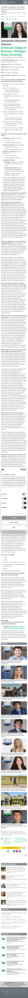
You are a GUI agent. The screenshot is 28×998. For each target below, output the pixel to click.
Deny (14, 527)
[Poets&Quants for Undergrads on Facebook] (14, 851)
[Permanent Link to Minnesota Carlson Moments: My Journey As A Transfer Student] (14, 690)
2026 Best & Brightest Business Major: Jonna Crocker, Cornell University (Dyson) (13, 771)
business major (19, 831)
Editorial (5, 992)
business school (5, 832)
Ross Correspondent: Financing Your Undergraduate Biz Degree (16, 893)
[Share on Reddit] (16, 19)
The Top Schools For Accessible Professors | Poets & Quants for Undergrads (16, 969)
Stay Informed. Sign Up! (11, 847)
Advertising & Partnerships (20, 991)
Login (23, 847)
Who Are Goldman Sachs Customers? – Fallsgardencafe (15, 946)
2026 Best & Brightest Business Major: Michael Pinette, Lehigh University (12, 716)
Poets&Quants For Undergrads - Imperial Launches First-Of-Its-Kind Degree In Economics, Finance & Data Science (16, 938)
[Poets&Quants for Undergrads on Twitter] (8, 851)
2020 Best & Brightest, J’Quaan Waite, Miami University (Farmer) (19, 840)
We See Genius (16, 986)
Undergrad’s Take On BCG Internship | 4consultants (15, 962)
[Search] (26, 855)
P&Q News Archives (13, 989)
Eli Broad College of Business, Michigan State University (13, 51)
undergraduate (9, 835)
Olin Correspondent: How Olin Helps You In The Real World (16, 884)
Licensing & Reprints (5, 991)
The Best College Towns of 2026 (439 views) (11, 917)
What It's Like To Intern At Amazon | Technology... (15, 954)
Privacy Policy (23, 989)
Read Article (15, 940)
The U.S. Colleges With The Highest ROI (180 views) (13, 919)
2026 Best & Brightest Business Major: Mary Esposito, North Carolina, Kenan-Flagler (13, 753)
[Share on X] (5, 19)
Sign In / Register (21, 992)
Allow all (14, 517)
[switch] (24, 498)
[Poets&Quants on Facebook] (17, 851)
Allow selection (14, 522)
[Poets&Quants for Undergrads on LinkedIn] (20, 851)
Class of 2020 (12, 832)
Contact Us (12, 992)
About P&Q (3, 989)
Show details (20, 513)
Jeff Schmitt (6, 16)
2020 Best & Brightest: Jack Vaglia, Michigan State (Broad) (8, 841)
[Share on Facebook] (2, 19)
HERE (6, 639)
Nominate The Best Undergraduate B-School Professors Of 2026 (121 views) (11, 927)
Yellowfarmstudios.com (17, 996)
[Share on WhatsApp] (13, 19)
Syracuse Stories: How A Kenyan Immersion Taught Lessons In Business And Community (13, 789)
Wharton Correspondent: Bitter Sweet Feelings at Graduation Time (16, 868)
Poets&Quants (19, 983)
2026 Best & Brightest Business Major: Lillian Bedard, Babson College (13, 680)
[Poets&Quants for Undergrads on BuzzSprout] (11, 851)
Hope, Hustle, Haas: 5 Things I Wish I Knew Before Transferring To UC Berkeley (13, 807)
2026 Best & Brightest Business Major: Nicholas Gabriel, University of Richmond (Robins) (12, 735)
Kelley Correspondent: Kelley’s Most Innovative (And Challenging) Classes (16, 901)
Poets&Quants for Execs (10, 984)
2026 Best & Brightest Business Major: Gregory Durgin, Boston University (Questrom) (12, 662)
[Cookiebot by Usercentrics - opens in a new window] (20, 470)
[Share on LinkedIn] (10, 19)
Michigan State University (11, 833)
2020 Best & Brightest (11, 831)
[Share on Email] (8, 19)
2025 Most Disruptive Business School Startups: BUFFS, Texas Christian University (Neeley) (13, 826)
